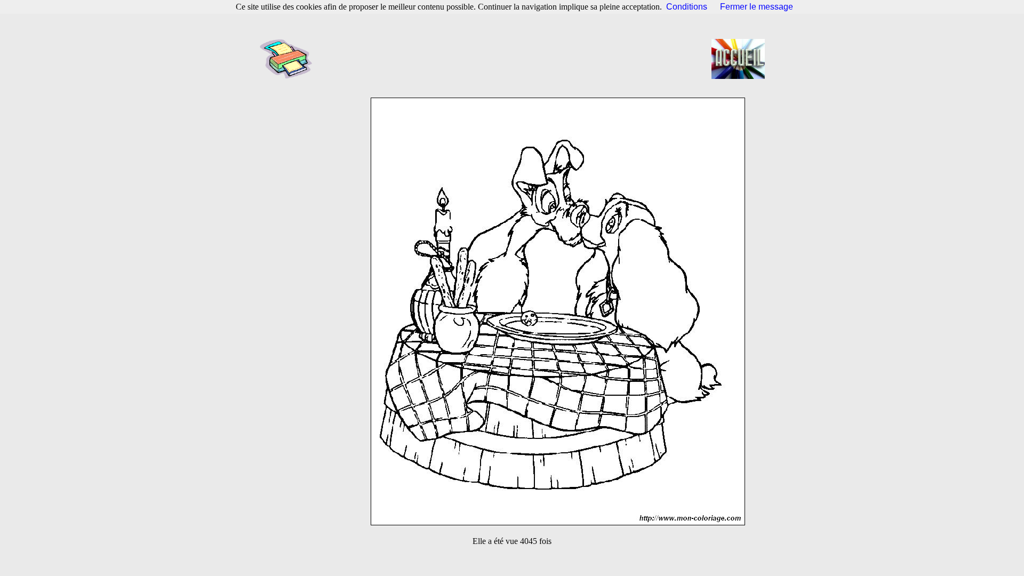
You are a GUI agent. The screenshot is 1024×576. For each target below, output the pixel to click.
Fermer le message (756, 6)
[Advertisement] (515, 59)
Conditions (686, 6)
